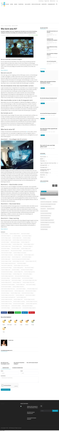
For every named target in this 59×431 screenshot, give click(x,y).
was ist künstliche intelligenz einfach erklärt (30, 280)
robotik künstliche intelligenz (16, 278)
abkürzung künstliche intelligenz (27, 305)
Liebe (15, 324)
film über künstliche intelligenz (6, 286)
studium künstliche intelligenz (16, 280)
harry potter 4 (43, 208)
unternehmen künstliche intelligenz (18, 303)
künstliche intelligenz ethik (17, 273)
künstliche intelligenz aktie (18, 254)
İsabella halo (10, 340)
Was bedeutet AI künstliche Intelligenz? (19, 363)
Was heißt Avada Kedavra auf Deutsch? (52, 32)
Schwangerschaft (51, 4)
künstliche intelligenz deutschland (6, 299)
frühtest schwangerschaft (45, 217)
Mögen (4, 324)
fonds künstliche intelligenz (21, 263)
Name (2, 370)
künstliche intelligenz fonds (5, 280)
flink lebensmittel (50, 33)
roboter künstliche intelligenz (30, 284)
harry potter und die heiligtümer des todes (48, 204)
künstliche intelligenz (4, 233)
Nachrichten (44, 4)
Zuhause (7, 4)
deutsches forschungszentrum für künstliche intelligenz (21, 259)
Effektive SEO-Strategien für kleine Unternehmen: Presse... (32, 407)
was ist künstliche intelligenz (26, 235)
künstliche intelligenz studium (17, 246)
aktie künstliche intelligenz (5, 278)
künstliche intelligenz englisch (6, 237)
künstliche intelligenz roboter (17, 244)
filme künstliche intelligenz (5, 248)
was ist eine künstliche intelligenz (27, 278)
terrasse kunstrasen (44, 210)
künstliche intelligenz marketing (6, 303)
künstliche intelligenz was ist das (6, 301)
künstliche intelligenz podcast (19, 290)
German (53, 0)
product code (2, 430)
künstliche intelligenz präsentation (18, 286)
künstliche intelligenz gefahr (5, 259)
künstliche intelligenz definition (15, 233)
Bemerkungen (6, 367)
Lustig (21, 324)
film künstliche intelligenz (16, 248)
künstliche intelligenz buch (16, 256)
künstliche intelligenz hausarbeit (29, 299)
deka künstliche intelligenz (25, 233)
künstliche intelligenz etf (5, 250)
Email (22, 370)
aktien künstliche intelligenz (27, 250)
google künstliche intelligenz (5, 256)
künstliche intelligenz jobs (20, 295)
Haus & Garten (27, 4)
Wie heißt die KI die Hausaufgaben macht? (5, 363)
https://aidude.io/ (4, 70)
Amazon (15, 4)
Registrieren (47, 0)
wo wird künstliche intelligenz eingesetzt (29, 307)
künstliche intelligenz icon (17, 282)
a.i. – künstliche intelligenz (16, 235)
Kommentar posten (5, 389)
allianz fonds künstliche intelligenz (16, 250)
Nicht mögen (9, 324)
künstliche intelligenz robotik (5, 246)
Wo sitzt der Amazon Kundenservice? (48, 98)
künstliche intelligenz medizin (29, 254)
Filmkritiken (20, 4)
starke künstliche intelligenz (15, 242)
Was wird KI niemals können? (32, 362)
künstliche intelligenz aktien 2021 (31, 261)
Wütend (26, 324)
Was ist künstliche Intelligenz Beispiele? (52, 54)
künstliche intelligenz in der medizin (18, 261)
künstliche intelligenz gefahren (18, 267)
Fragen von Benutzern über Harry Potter (48, 163)
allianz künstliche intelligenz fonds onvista (8, 288)
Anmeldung (41, 0)
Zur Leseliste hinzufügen (33, 35)
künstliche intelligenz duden (5, 269)
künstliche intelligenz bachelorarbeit (7, 290)
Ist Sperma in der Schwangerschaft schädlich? (52, 40)
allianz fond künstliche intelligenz (6, 252)
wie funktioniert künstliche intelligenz (27, 269)
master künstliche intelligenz (21, 288)
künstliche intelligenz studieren (29, 244)
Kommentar (3, 375)
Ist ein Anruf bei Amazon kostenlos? (48, 113)
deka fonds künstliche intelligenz (31, 290)
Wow (4, 331)
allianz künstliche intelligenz (29, 267)
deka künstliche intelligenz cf (6, 235)
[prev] (53, 185)
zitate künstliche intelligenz (5, 307)
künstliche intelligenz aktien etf (6, 282)
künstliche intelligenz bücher (21, 297)
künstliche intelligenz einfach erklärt (28, 282)
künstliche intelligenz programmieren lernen (8, 263)
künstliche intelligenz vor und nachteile (20, 252)
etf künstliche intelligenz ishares (32, 288)
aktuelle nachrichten (50, 208)
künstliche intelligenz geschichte (29, 271)
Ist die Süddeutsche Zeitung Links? (52, 47)
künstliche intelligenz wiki (20, 284)
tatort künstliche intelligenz (27, 273)
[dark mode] (57, 1)
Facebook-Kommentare (17, 367)
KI (26, 131)
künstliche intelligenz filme (18, 271)
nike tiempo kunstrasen (45, 224)
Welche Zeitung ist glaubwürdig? (48, 193)
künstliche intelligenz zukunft (25, 248)
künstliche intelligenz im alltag (6, 261)
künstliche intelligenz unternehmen (7, 254)
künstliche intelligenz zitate (18, 299)
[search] (56, 4)
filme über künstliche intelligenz (6, 273)
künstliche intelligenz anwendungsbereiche (8, 297)
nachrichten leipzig (44, 229)
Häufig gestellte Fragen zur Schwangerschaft (45, 170)
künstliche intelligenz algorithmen (31, 303)
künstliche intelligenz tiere (5, 305)
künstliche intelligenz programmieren (7, 276)
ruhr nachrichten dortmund (45, 227)
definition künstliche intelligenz (6, 244)
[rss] (41, 406)
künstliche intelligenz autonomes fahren (7, 295)
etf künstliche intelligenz (5, 242)
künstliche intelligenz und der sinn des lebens (21, 265)
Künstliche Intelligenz (36, 4)
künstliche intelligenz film (25, 242)
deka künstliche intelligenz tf (27, 246)
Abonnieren (55, 410)
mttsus (48, 62)
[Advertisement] (29, 15)
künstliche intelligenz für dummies (31, 301)
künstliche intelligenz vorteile (16, 307)
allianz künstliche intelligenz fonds (6, 265)
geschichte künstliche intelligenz (6, 267)
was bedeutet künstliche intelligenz (7, 271)
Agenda (11, 4)
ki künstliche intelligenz (15, 269)
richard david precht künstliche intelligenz (8, 284)
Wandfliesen (55, 201)
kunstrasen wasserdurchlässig (46, 213)
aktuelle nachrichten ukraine (46, 215)
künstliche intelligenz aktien (17, 237)
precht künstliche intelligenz (26, 256)
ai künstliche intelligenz (26, 237)
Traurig (32, 324)
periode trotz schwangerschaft (46, 201)
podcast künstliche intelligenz (30, 295)
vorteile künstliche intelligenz (16, 305)
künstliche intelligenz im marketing (19, 301)
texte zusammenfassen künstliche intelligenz (22, 276)
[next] (56, 185)
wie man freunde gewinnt (51, 61)
